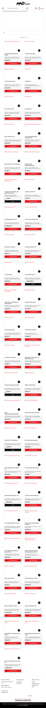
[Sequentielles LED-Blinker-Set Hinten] (13, 626)
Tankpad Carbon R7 (30, 191)
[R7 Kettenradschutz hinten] (33, 461)
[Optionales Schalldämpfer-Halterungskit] (13, 295)
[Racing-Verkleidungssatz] (33, 433)
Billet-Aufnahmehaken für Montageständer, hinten (31, 551)
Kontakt (33, 681)
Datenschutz (19, 681)
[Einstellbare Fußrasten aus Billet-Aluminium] (33, 350)
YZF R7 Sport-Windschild (31, 219)
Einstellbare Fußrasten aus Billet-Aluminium (32, 358)
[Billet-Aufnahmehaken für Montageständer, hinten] (33, 544)
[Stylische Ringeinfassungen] (13, 378)
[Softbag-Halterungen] (33, 295)
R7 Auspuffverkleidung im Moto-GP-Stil (11, 551)
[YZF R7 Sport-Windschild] (33, 212)
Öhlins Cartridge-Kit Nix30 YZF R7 (12, 662)
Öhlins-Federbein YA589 (11, 605)
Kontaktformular (4, 692)
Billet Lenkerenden (9, 578)
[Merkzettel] (32, 8)
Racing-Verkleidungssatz (31, 440)
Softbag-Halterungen (30, 302)
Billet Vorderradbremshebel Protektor (32, 523)
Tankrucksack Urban (10, 81)
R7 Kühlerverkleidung (30, 329)
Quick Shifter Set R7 (10, 136)
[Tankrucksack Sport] (33, 47)
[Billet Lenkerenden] (13, 571)
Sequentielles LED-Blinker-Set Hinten (12, 634)
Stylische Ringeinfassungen (12, 385)
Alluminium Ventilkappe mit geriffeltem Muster (12, 192)
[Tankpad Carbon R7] (33, 185)
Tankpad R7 (28, 81)
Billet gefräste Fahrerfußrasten (12, 164)
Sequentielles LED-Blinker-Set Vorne (32, 634)
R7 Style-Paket (8, 274)
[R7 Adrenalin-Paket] (33, 268)
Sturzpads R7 (28, 108)
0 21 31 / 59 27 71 (5, 685)
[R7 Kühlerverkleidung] (33, 323)
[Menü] (3, 8)
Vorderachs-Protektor (10, 357)
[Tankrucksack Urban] (13, 74)
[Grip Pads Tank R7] (13, 102)
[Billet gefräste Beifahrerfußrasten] (33, 157)
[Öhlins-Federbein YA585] (33, 571)
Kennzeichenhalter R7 (30, 247)
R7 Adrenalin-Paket (30, 274)
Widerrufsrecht (35, 685)
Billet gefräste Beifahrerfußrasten (30, 165)
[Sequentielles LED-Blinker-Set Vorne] (33, 626)
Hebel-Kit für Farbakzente (11, 440)
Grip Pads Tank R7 (9, 108)
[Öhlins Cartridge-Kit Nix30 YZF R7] (13, 654)
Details (12, 201)
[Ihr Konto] (36, 8)
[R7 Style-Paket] (13, 268)
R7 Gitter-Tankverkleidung (31, 495)
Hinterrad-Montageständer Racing (11, 54)
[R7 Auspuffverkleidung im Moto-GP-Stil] (13, 544)
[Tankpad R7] (33, 74)
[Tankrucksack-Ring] (13, 323)
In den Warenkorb (13, 63)
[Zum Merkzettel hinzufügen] (19, 50)
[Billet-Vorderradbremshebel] (33, 406)
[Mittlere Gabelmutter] (33, 378)
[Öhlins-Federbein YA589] (13, 599)
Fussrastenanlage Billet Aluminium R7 (31, 137)
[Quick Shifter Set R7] (13, 129)
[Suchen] (27, 8)
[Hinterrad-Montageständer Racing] (13, 47)
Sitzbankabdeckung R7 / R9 (12, 495)
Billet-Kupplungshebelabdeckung (12, 413)
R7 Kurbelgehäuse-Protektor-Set (12, 468)
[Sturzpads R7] (33, 102)
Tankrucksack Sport (30, 53)
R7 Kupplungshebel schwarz (12, 523)
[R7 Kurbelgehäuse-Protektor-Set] (13, 461)
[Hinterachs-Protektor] (13, 240)
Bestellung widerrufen (23, 700)
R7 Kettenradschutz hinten (32, 467)
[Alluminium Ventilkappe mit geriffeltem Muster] (13, 185)
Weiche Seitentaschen (30, 605)
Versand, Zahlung (35, 683)
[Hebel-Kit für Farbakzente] (13, 433)
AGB (33, 686)
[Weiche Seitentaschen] (33, 599)
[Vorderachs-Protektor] (13, 350)
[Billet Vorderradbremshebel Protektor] (33, 516)
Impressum (19, 683)
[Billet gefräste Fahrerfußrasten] (13, 157)
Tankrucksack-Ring (9, 329)
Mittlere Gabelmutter (30, 385)
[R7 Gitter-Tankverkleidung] (33, 488)
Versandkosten (25, 703)
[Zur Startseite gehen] (23, 3)
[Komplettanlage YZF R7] (13, 212)
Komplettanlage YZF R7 (11, 219)
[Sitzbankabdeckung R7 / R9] (13, 488)
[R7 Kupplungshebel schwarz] (13, 516)
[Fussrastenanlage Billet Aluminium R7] (33, 129)
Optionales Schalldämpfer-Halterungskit (11, 303)
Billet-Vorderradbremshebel (32, 412)
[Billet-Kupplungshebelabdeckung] (13, 406)
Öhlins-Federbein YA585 (31, 578)
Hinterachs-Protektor (10, 247)
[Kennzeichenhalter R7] (33, 240)
